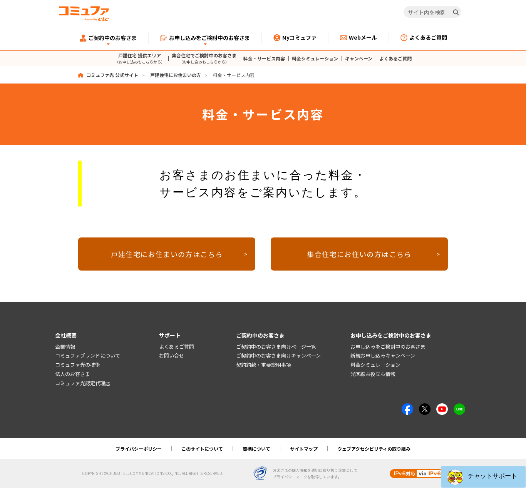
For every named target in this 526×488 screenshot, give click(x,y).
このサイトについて (202, 448)
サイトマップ (304, 448)
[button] (483, 477)
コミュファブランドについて (87, 355)
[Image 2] (425, 407)
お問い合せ (171, 355)
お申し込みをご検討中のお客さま (387, 346)
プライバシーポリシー (139, 448)
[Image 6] (459, 407)
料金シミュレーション (315, 58)
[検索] (456, 12)
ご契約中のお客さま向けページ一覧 (276, 346)
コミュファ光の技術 (77, 364)
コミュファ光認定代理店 (82, 383)
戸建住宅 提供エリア (140, 58)
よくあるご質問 (395, 58)
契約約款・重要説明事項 (263, 364)
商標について (256, 448)
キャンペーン (358, 58)
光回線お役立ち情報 (372, 374)
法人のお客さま (72, 374)
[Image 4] (442, 407)
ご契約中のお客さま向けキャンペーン (278, 355)
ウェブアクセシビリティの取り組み (373, 448)
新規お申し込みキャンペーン (382, 355)
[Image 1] (407, 407)
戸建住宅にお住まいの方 (175, 75)
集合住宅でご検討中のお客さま (204, 58)
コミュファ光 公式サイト (112, 75)
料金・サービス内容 (264, 58)
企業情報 (65, 346)
